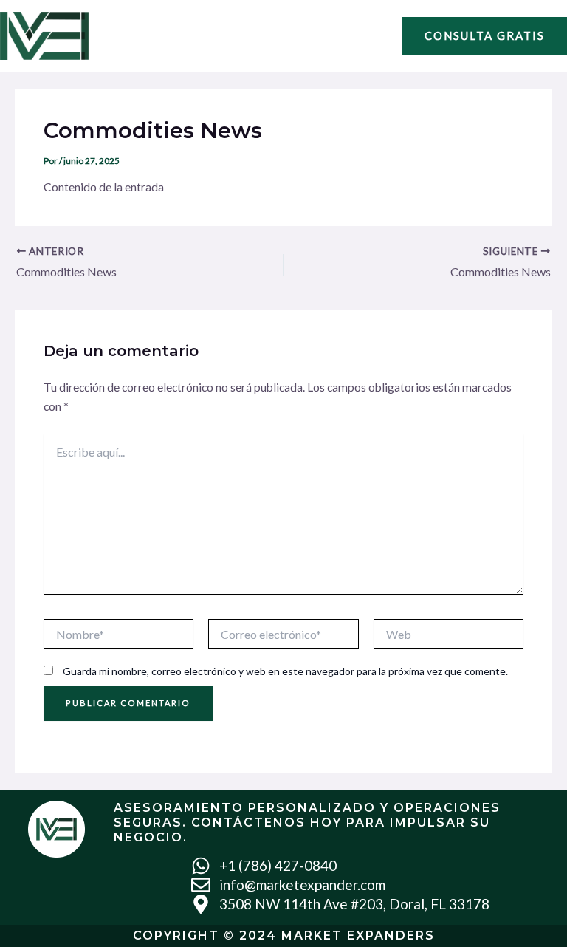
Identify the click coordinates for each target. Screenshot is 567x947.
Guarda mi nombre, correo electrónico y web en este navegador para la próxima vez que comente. (285, 671)
